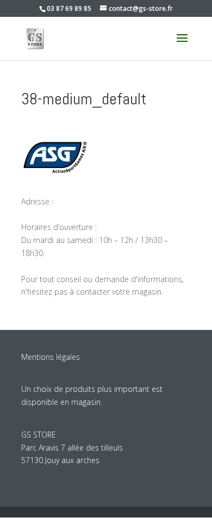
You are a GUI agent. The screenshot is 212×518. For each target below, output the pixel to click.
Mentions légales (50, 357)
